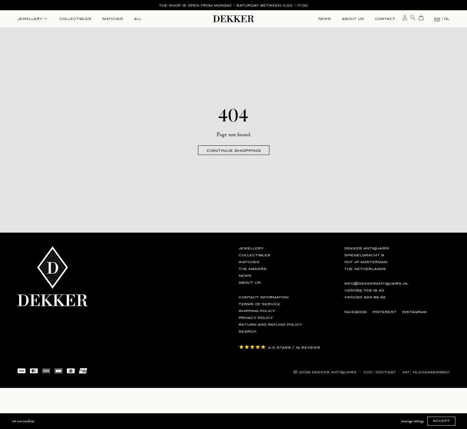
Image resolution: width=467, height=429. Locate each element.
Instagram (414, 312)
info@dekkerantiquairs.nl (376, 284)
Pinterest (385, 312)
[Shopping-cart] (421, 17)
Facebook (355, 312)
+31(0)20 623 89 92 (365, 297)
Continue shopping (233, 150)
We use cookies (23, 421)
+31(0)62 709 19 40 (364, 290)
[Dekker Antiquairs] (233, 20)
